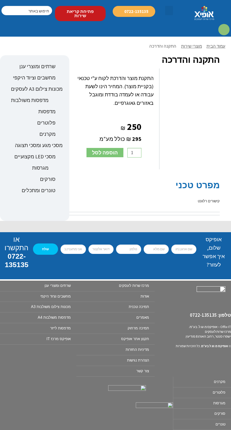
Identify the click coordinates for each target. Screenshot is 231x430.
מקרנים (47, 134)
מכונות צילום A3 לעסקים (37, 89)
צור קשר (142, 371)
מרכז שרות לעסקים (134, 285)
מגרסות (40, 168)
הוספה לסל (105, 152)
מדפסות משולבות (29, 100)
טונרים (220, 424)
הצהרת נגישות (138, 360)
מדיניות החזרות (137, 349)
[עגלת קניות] (224, 29)
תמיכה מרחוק (138, 328)
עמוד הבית (215, 46)
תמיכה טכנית (139, 307)
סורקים (47, 179)
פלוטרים (46, 122)
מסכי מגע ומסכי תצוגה (39, 145)
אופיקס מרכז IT (58, 339)
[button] (169, 10)
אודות (145, 296)
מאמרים (142, 317)
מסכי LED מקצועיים (34, 156)
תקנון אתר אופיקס (135, 339)
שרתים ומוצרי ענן (37, 66)
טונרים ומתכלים (38, 190)
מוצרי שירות (191, 46)
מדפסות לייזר (60, 328)
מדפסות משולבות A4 (54, 317)
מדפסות (46, 111)
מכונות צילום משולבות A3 (51, 307)
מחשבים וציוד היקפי (34, 77)
